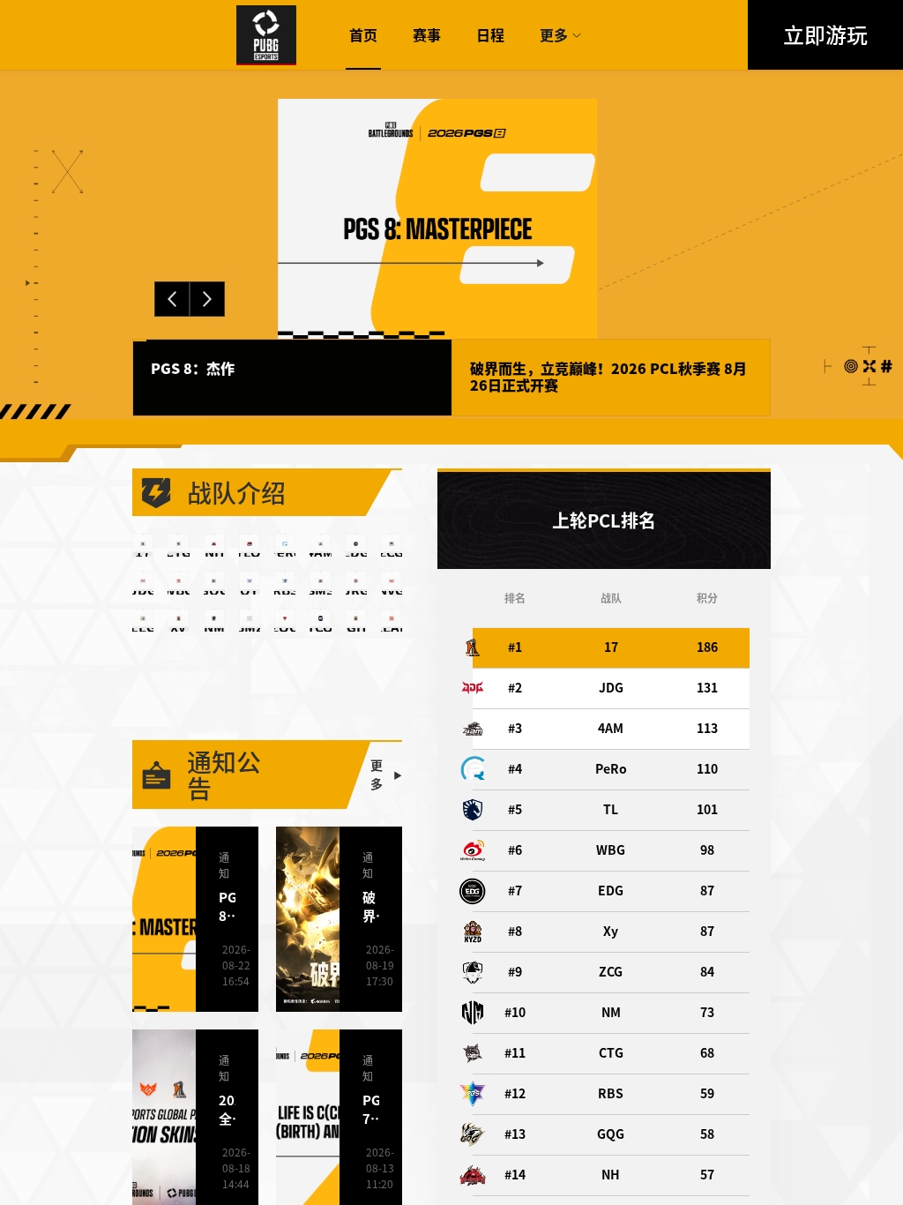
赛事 (427, 35)
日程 (490, 35)
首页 (363, 35)
